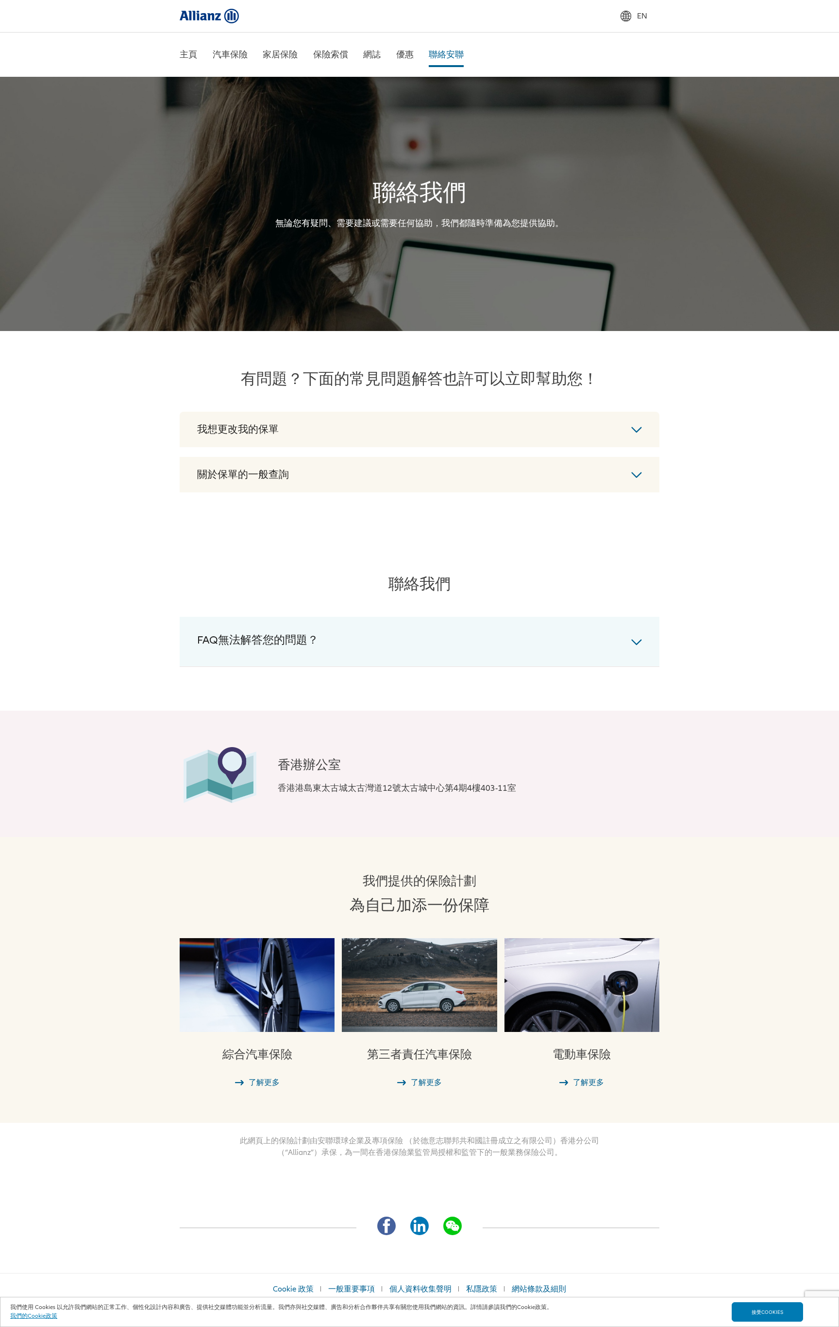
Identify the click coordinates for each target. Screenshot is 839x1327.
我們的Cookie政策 (33, 1316)
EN (642, 16)
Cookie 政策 (293, 1289)
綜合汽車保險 (257, 1054)
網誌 (372, 54)
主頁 (188, 54)
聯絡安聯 (446, 54)
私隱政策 (481, 1289)
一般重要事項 (351, 1289)
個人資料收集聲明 (420, 1289)
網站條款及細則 (539, 1289)
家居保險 (280, 54)
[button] (419, 429)
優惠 (405, 54)
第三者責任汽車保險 (419, 1054)
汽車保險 (230, 54)
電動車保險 (582, 1054)
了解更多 (264, 1082)
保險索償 (330, 54)
